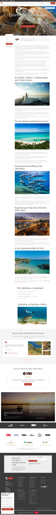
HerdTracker (42, 482)
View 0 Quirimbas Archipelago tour (28, 26)
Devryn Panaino (26, 40)
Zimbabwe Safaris (20, 482)
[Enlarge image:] (32, 315)
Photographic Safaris (32, 482)
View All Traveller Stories (28, 359)
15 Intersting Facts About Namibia (33, 496)
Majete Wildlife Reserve (21, 499)
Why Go (7, 35)
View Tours (9, 43)
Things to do (8, 37)
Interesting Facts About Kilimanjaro (32, 501)
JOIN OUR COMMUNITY (33, 460)
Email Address (40, 457)
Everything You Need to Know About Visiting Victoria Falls (33, 503)
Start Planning (9, 46)
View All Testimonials (40, 418)
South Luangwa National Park (21, 498)
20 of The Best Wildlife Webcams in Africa (32, 494)
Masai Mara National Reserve (22, 492)
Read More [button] (47, 411)
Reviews (7, 39)
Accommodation (8, 41)
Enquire (53, 3)
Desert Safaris (31, 484)
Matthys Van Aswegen (14, 353)
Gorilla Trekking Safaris (32, 485)
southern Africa (44, 238)
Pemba (26, 52)
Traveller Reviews (43, 483)
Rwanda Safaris (20, 484)
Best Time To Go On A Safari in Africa (33, 499)
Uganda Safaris (20, 485)
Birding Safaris (31, 487)
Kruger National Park (21, 491)
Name (29, 457)
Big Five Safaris (31, 483)
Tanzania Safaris (20, 483)
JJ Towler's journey (10, 352)
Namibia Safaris (20, 486)
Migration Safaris (31, 486)
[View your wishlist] (47, 3)
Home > (2, 5)
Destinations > (5, 5)
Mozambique (39, 47)
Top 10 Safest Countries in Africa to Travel (33, 492)
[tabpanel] (32, 315)
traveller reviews (21, 448)
